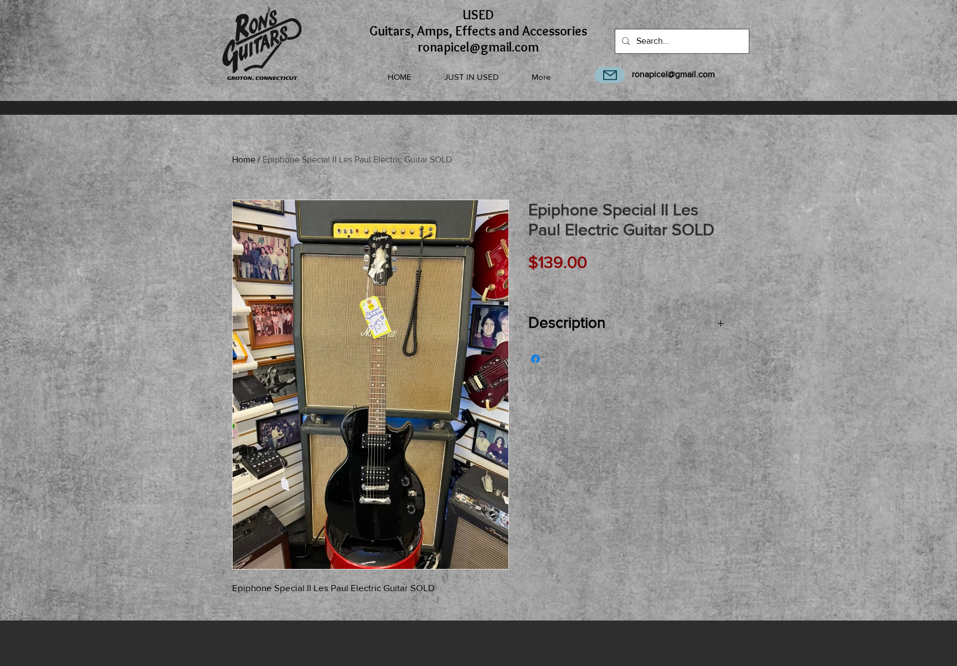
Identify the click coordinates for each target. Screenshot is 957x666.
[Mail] (610, 75)
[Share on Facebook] (535, 358)
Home (243, 159)
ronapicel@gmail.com (673, 74)
